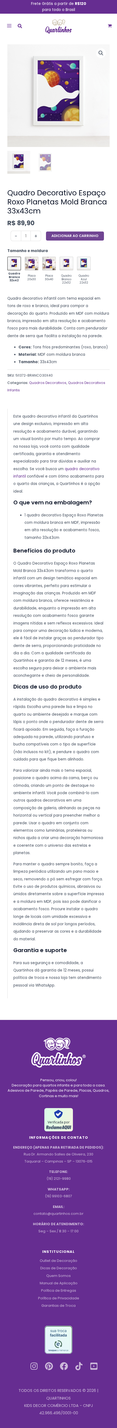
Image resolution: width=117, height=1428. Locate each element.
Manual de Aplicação (59, 1283)
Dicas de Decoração (58, 1268)
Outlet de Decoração (58, 1260)
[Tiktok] (79, 1366)
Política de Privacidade (58, 1298)
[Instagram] (34, 1366)
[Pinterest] (49, 1366)
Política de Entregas (58, 1290)
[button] (20, 26)
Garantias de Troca (58, 1305)
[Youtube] (94, 1366)
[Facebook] (64, 1366)
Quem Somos (58, 1275)
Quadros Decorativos (47, 382)
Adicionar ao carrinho (74, 235)
